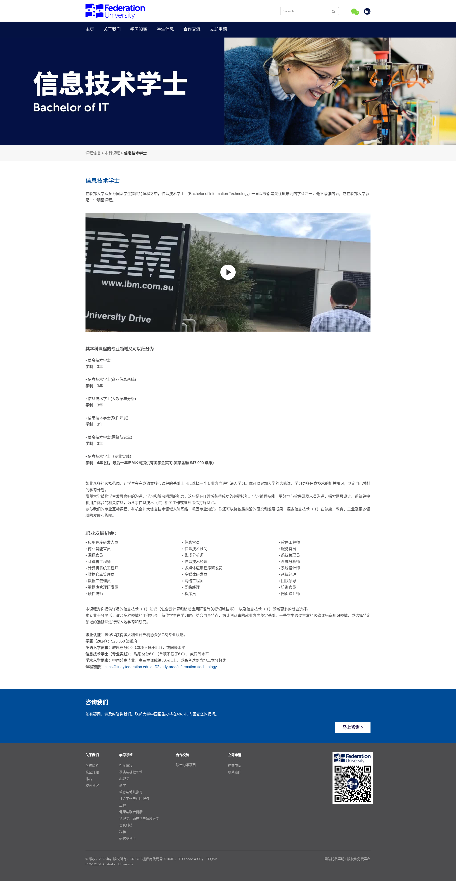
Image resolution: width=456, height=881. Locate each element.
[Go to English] (367, 12)
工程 (122, 805)
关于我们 (112, 29)
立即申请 (218, 29)
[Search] (333, 11)
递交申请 (234, 765)
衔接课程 (126, 765)
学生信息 (165, 29)
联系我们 (234, 772)
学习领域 (138, 29)
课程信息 (93, 153)
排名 (89, 779)
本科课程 (112, 153)
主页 (90, 29)
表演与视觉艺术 (130, 772)
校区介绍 (92, 772)
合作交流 (191, 29)
